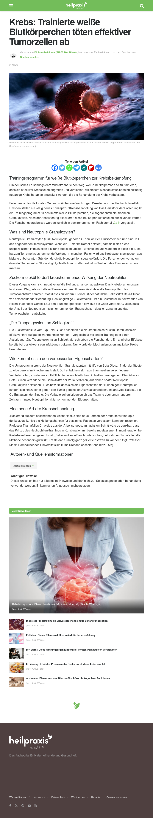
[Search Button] (142, 5)
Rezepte (95, 797)
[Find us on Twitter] (16, 805)
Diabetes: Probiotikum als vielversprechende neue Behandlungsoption (67, 620)
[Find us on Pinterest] (22, 805)
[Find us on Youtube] (29, 805)
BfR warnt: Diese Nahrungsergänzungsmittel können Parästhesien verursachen (71, 649)
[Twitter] (62, 167)
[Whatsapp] (69, 167)
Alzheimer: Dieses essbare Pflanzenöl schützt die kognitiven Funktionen (68, 678)
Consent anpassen (117, 797)
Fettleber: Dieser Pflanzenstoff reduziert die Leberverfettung (60, 635)
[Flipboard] (91, 167)
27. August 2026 (36, 654)
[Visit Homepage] (76, 5)
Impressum (39, 797)
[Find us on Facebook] (10, 805)
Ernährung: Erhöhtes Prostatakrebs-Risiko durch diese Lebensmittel (65, 664)
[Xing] (84, 167)
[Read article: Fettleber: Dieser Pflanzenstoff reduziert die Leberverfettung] (16, 638)
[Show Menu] (11, 5)
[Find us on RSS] (36, 805)
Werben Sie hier (17, 797)
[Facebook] (54, 167)
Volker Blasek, (56, 52)
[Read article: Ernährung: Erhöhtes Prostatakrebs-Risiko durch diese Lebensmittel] (16, 667)
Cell (116, 222)
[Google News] (98, 167)
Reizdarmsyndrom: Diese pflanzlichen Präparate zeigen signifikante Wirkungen (56, 604)
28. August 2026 (22, 609)
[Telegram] (76, 167)
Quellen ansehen (29, 57)
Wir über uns (78, 797)
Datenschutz (58, 797)
